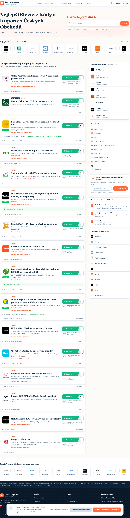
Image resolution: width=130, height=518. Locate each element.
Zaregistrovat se (120, 188)
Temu (77, 29)
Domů (39, 3)
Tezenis (84, 29)
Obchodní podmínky (108, 498)
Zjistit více (34, 512)
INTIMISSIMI (105, 29)
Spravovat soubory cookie (59, 509)
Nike (91, 29)
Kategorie (79, 3)
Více (88, 3)
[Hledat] (112, 3)
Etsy (97, 29)
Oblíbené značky (65, 3)
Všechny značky (49, 3)
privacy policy (111, 192)
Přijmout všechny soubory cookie (107, 509)
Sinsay (70, 29)
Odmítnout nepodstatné (81, 509)
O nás (69, 498)
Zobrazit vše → (125, 42)
